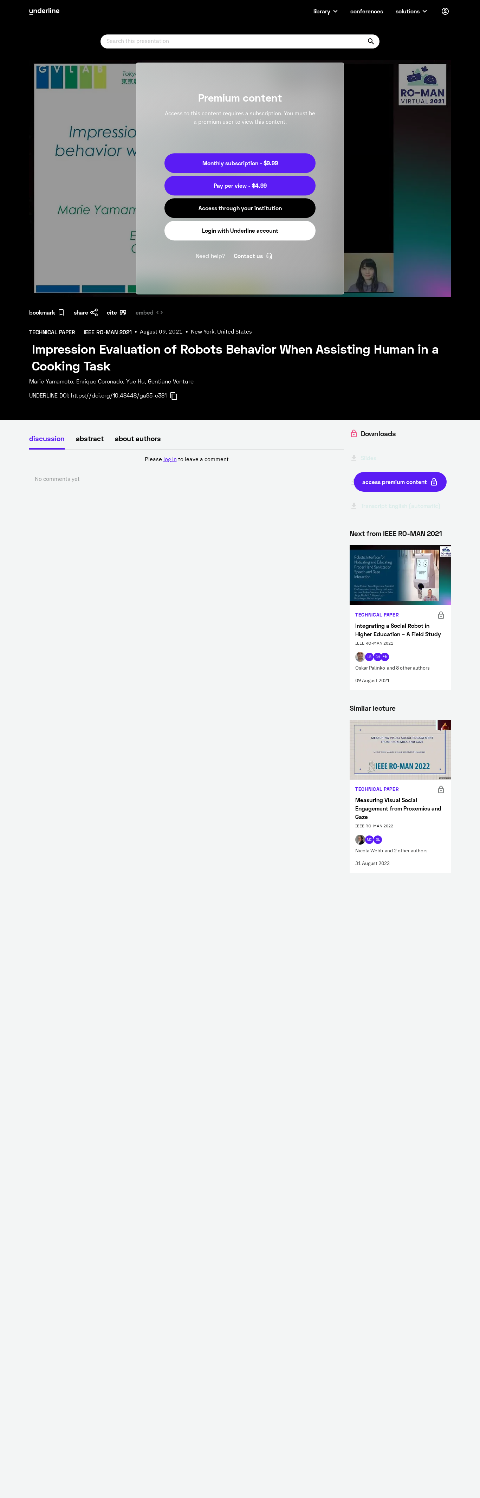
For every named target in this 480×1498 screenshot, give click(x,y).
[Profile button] (445, 11)
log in (170, 460)
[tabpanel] (186, 469)
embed (145, 312)
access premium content (394, 481)
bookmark (42, 312)
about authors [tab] (138, 438)
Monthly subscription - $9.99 (240, 163)
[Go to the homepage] (44, 11)
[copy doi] (177, 396)
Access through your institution (240, 208)
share (81, 312)
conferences (366, 11)
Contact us (248, 255)
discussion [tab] (47, 438)
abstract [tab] (90, 438)
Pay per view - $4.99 (240, 185)
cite (112, 312)
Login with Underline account (240, 230)
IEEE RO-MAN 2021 (412, 533)
